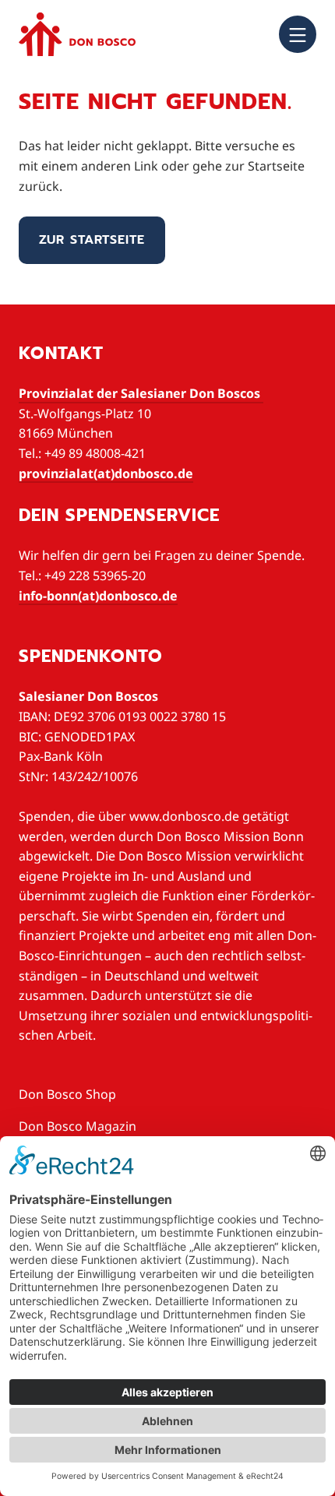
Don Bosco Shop (67, 1094)
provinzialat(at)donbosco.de (106, 473)
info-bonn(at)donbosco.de (98, 595)
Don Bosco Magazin (77, 1126)
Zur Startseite (92, 240)
